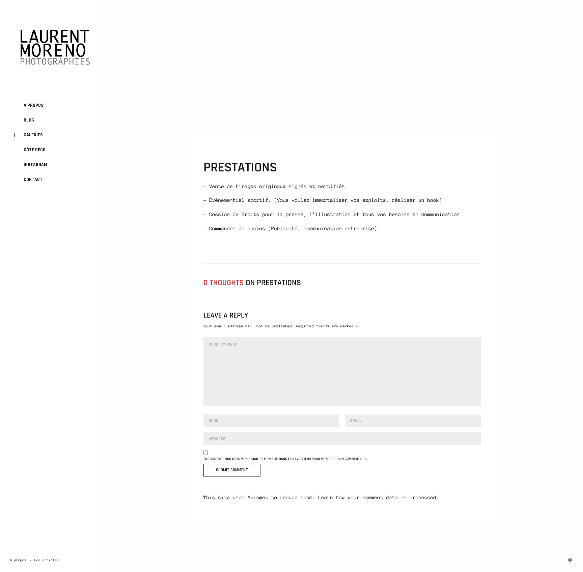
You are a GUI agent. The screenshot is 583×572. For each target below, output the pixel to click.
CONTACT (33, 179)
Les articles (46, 560)
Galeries (33, 135)
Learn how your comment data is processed (377, 497)
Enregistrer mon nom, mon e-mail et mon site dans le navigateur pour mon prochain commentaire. (285, 459)
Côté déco (35, 150)
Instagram (35, 165)
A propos (34, 105)
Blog (29, 120)
